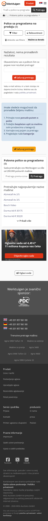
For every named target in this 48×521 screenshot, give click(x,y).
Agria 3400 (34, 347)
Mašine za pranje (17, 347)
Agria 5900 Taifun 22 (17, 353)
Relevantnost (35, 33)
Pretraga (40, 10)
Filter (14, 33)
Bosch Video (10, 205)
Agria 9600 (35, 353)
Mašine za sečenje (35, 341)
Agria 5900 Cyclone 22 (24, 360)
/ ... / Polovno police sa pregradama (21, 15)
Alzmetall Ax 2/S (12, 194)
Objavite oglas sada (24, 255)
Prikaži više (25, 220)
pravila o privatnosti (27, 513)
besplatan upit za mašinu (28, 124)
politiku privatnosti (27, 92)
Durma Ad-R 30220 (13, 216)
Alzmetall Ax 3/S (12, 199)
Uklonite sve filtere (16, 40)
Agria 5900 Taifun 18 (13, 341)
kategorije (28, 133)
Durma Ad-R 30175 (13, 210)
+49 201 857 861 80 (18, 320)
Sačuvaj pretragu (25, 77)
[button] (45, 3)
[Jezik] (40, 3)
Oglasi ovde (25, 273)
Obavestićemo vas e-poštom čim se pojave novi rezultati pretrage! (21, 63)
